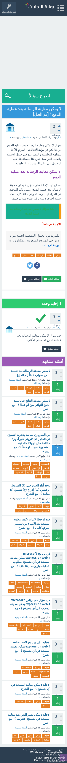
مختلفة (16, 468)
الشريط (22, 506)
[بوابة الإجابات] (39, 6)
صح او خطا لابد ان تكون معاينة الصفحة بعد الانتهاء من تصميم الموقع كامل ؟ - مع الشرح (31, 524)
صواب (37, 392)
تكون (33, 540)
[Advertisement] (33, 51)
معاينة (49, 255)
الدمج (16, 255)
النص (22, 735)
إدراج (36, 510)
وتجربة (26, 464)
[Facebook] (37, 265)
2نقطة (12, 591)
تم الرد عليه (56, 328)
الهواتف (39, 472)
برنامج (46, 583)
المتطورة (19, 472)
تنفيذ (15, 422)
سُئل (59, 137)
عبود (41, 536)
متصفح (19, 587)
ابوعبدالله (38, 383)
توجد (47, 506)
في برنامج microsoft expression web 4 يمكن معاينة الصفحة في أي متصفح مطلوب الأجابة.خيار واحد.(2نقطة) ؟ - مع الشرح (30, 562)
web (12, 583)
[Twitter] (30, 265)
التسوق (16, 464)
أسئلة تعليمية (25, 137)
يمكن (58, 255)
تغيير (30, 735)
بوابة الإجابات (50, 245)
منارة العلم (45, 459)
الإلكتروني (36, 468)
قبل (22, 422)
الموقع (21, 544)
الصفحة (15, 540)
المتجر (46, 468)
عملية (24, 255)
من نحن (47, 750)
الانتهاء (39, 544)
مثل (47, 472)
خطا (29, 426)
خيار (28, 591)
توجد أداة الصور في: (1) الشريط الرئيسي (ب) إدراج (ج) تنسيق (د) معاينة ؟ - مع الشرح (30, 490)
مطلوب (45, 591)
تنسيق (27, 510)
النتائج (30, 422)
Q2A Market (59, 757)
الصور (31, 506)
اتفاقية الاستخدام (55, 752)
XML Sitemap (36, 752)
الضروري (45, 464)
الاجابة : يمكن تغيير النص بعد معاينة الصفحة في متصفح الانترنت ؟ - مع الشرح (29, 719)
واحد (21, 591)
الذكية (29, 472)
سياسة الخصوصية (31, 750)
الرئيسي (45, 510)
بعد (32, 255)
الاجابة (46, 667)
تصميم (31, 544)
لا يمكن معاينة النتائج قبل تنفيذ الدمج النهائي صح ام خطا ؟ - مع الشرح (31, 405)
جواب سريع (45, 502)
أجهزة (25, 468)
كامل (13, 544)
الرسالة (40, 255)
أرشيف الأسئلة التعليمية (52, 754)
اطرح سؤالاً (39, 95)
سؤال (46, 625)
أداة (39, 506)
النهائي (37, 426)
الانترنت (17, 740)
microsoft (35, 583)
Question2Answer (56, 760)
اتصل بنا (59, 750)
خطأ (29, 392)
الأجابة (36, 591)
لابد (40, 540)
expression (23, 583)
